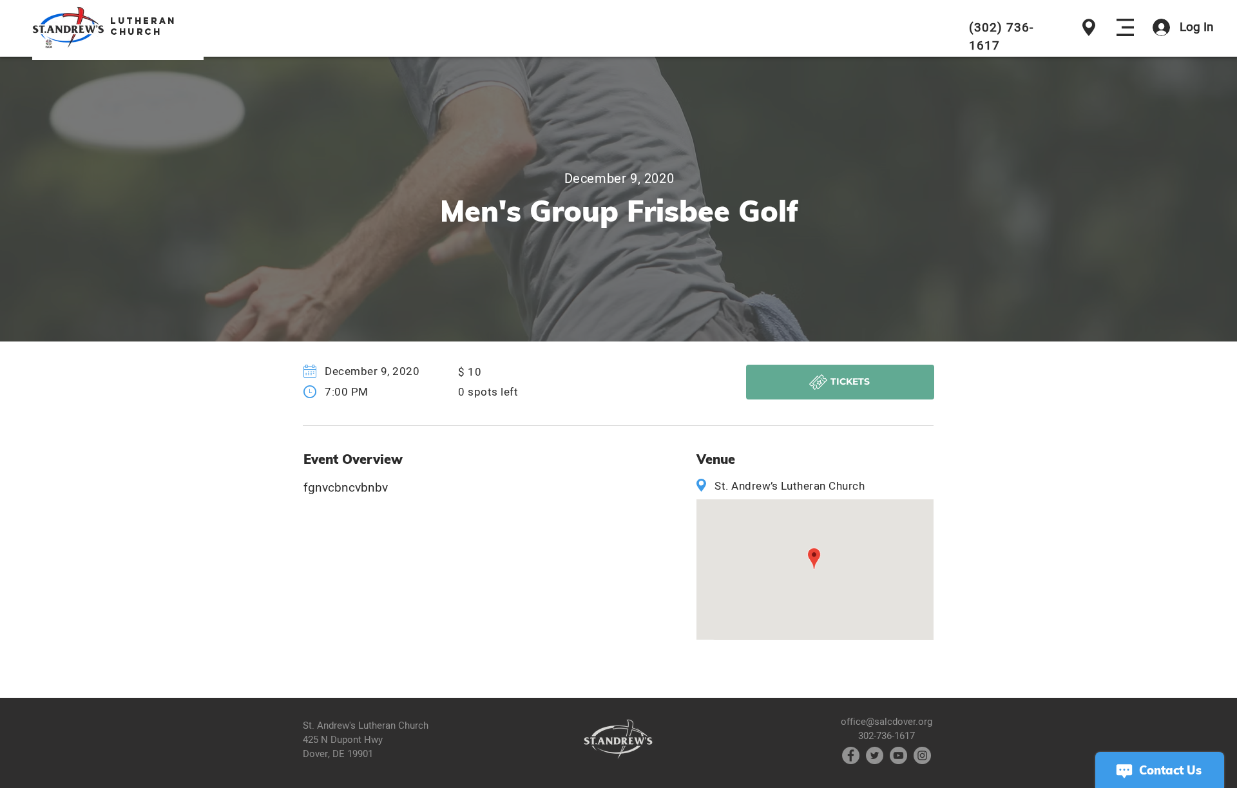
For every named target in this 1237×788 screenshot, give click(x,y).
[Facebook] (850, 755)
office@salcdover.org (886, 722)
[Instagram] (922, 755)
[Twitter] (874, 755)
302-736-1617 (886, 736)
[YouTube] (898, 755)
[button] (1125, 27)
